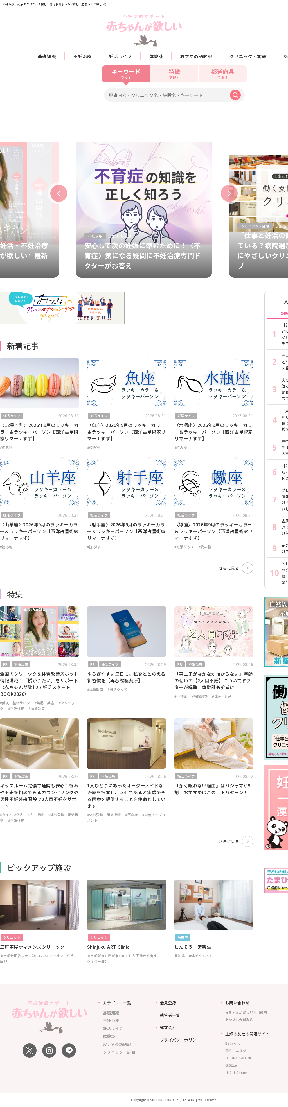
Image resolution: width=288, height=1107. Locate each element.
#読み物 (6, 447)
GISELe (231, 1065)
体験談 (156, 56)
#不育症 (180, 696)
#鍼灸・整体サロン (15, 702)
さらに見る (229, 568)
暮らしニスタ (235, 1050)
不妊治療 (82, 56)
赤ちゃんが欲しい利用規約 (246, 1012)
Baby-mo (233, 1043)
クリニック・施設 (248, 56)
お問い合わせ (237, 1003)
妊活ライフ (120, 56)
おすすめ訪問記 (196, 56)
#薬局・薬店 (44, 702)
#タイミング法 (11, 814)
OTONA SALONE (238, 1057)
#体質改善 (37, 708)
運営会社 (168, 1027)
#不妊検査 (16, 708)
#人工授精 (36, 814)
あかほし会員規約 (239, 1019)
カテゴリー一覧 (117, 1003)
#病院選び (200, 696)
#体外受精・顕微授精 (104, 814)
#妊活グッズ (184, 546)
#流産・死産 (221, 696)
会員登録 (168, 1003)
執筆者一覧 (170, 1015)
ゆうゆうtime (236, 1072)
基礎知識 (47, 56)
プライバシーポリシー (180, 1040)
